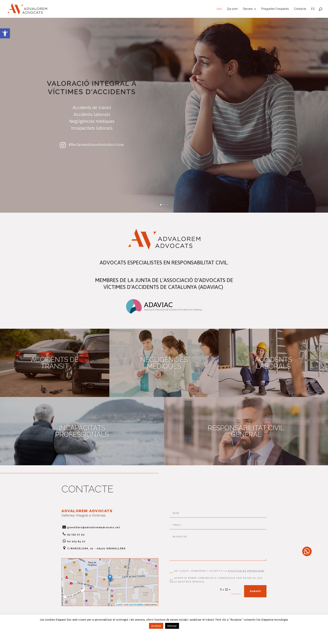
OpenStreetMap (136, 604)
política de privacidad (246, 571)
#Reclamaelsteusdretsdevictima (96, 144)
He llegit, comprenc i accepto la (219, 571)
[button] (5, 33)
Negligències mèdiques (164, 363)
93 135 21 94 (76, 534)
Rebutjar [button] (172, 625)
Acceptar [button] (156, 625)
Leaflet (119, 604)
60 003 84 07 (76, 541)
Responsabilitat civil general (246, 431)
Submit (255, 591)
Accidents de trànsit (55, 363)
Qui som (232, 9)
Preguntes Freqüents (275, 9)
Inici (219, 9)
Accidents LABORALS (273, 363)
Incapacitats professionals (82, 431)
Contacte (300, 9)
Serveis (248, 9)
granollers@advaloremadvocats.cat (93, 527)
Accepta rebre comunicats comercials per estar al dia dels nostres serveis (216, 580)
